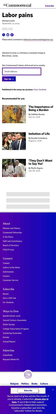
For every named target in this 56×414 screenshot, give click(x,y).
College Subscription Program (16, 329)
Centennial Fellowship (12, 232)
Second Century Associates (14, 320)
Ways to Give (10, 311)
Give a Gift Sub (9, 298)
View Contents (39, 89)
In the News (8, 237)
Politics (25, 383)
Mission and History (11, 228)
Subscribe (49, 6)
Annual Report (9, 341)
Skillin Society (9, 324)
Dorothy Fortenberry (39, 138)
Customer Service (10, 280)
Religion (14, 383)
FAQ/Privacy (8, 249)
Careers (6, 276)
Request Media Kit (11, 359)
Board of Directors (11, 245)
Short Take (7, 28)
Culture (44, 383)
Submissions (8, 271)
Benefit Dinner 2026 (11, 316)
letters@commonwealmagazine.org (38, 39)
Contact (6, 263)
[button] (3, 35)
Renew (6, 294)
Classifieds (7, 355)
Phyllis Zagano (37, 168)
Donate (6, 337)
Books (35, 383)
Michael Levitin (8, 21)
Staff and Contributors (12, 241)
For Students (8, 302)
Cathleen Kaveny (38, 114)
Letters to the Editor (11, 267)
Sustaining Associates (12, 333)
